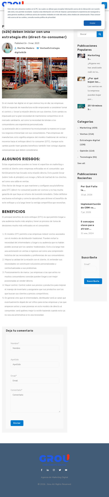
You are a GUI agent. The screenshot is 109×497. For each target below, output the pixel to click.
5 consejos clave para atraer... (87, 225)
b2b (24, 52)
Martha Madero (25, 48)
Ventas (44, 48)
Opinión (87, 150)
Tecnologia (88, 157)
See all (81, 163)
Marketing (88, 127)
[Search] (100, 34)
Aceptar (92, 23)
